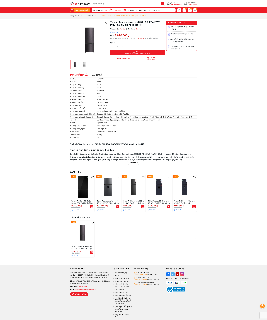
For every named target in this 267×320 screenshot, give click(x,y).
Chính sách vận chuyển (123, 284)
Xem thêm (75, 172)
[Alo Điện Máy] (80, 4)
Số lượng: (113, 43)
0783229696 (142, 279)
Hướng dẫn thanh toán (122, 281)
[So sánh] (114, 32)
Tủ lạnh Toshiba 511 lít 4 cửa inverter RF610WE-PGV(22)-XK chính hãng (81, 202)
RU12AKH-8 (156, 10)
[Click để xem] (89, 40)
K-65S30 (147, 10)
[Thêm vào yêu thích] (106, 22)
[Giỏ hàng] (195, 10)
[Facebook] (168, 274)
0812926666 (176, 4)
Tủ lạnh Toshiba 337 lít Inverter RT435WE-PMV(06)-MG (184, 202)
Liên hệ (117, 275)
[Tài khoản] (179, 10)
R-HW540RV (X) (120, 10)
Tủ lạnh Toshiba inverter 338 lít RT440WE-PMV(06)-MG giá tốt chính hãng (133, 202)
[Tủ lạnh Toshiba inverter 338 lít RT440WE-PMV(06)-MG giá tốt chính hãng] (133, 187)
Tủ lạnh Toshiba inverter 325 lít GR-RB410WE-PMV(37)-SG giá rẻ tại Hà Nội (81, 248)
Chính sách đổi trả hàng (123, 295)
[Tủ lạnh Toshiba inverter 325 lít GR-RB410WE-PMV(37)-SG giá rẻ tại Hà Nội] (82, 233)
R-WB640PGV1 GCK (135, 10)
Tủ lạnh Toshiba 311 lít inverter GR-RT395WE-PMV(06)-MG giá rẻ (159, 202)
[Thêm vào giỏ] (91, 206)
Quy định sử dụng (121, 273)
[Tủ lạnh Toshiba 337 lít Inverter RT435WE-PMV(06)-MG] (185, 187)
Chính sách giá (120, 289)
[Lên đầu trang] (263, 300)
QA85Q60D (109, 10)
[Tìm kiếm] (162, 3)
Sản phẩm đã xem (80, 217)
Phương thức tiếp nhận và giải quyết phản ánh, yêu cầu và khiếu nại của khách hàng (123, 308)
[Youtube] (177, 274)
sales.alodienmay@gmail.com (85, 289)
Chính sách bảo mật (121, 292)
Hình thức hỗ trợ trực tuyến (122, 315)
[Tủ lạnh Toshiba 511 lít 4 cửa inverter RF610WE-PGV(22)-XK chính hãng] (82, 187)
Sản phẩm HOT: (98, 10)
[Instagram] (182, 274)
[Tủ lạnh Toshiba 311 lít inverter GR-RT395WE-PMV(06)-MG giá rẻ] (159, 187)
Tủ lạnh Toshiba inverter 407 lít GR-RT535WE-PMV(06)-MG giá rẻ (108, 202)
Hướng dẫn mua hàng (122, 278)
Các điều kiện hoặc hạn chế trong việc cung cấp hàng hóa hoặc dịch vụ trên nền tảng (123, 300)
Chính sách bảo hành (122, 287)
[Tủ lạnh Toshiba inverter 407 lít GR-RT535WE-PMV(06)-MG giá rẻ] (108, 187)
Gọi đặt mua (151, 58)
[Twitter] (173, 274)
